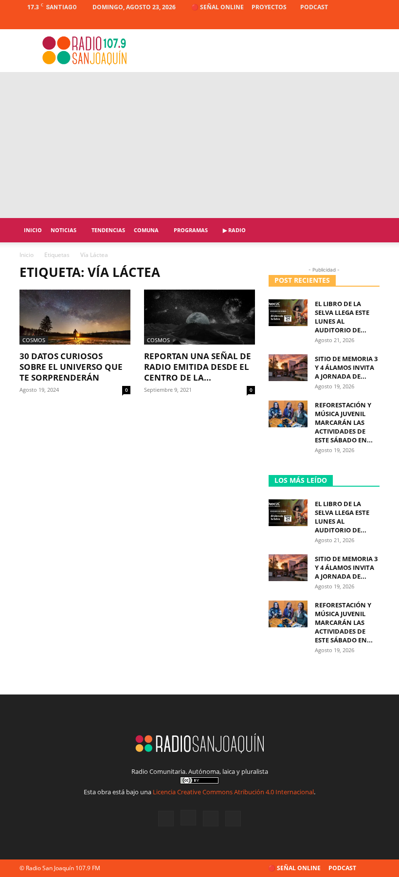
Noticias (63, 230)
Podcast (314, 7)
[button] (368, 230)
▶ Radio (234, 230)
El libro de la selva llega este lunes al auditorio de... (342, 316)
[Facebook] (324, 22)
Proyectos (269, 7)
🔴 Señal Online (217, 7)
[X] (356, 22)
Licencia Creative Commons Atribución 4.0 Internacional (233, 791)
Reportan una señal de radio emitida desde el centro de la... (197, 366)
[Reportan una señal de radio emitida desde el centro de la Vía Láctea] (199, 317)
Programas (191, 230)
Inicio (33, 230)
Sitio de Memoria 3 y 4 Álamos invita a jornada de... (346, 367)
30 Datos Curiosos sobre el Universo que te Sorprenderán (71, 366)
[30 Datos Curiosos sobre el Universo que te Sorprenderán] (74, 317)
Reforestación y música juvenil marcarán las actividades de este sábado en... (344, 422)
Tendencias (108, 230)
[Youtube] (372, 22)
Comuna (146, 230)
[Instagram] (340, 22)
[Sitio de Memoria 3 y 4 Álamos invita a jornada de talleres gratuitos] (288, 367)
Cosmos (33, 340)
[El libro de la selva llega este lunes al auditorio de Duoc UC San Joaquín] (288, 312)
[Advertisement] (199, 145)
